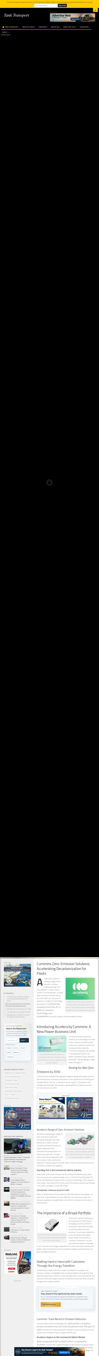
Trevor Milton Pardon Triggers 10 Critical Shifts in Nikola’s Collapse (20, 1182)
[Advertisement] (18, 1311)
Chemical (23, 1048)
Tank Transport (16, 15)
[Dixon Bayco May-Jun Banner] (51, 1118)
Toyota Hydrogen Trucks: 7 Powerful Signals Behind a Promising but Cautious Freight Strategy (17, 1159)
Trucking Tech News (49, 462)
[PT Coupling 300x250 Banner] (80, 1118)
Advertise (55, 27)
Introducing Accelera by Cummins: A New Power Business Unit (18, 1005)
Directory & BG (69, 27)
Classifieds (84, 27)
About (4, 32)
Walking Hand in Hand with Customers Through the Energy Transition (18, 1016)
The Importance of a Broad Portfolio (18, 1012)
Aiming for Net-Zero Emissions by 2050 (19, 1009)
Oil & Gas (16, 1048)
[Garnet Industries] (17, 1273)
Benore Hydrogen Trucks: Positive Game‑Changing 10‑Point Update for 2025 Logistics (19, 1171)
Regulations (16, 1052)
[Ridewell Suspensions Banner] (17, 986)
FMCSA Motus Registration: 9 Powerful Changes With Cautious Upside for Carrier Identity (20, 1207)
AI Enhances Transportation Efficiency (20, 1231)
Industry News (28, 27)
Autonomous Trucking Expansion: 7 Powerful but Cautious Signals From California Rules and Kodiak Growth (19, 1220)
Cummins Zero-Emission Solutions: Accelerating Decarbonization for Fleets (18, 999)
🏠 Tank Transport (10, 27)
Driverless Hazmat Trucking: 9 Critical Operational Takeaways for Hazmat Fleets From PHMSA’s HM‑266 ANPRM (20, 1194)
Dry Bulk (9, 1052)
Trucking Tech (10, 1057)
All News (9, 1048)
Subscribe (42, 27)
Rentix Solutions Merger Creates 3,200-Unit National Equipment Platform (20, 1240)
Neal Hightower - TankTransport (45, 502)
